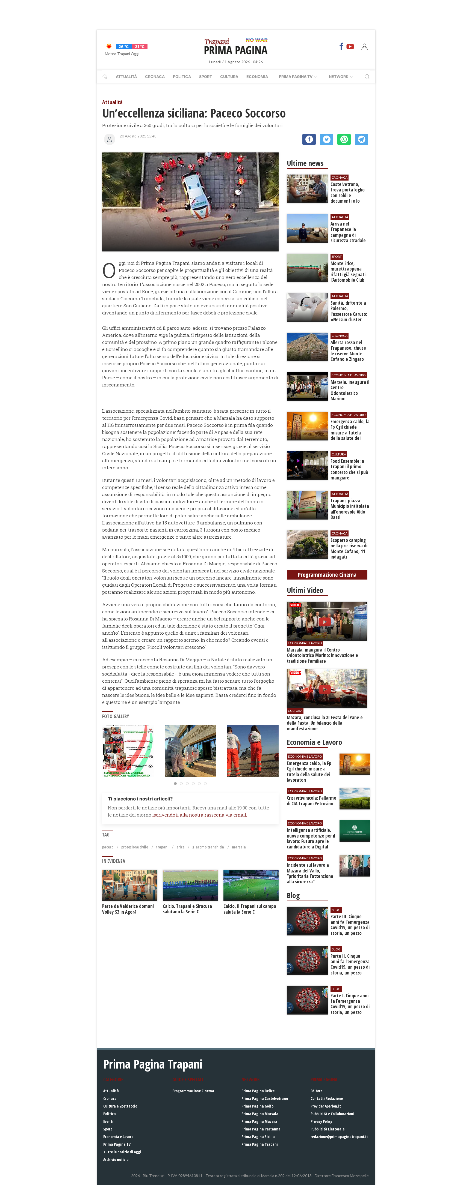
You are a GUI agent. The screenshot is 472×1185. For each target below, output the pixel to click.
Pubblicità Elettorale (327, 1129)
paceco (107, 847)
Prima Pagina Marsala (259, 1113)
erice (180, 847)
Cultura (229, 76)
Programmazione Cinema (193, 1090)
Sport (205, 76)
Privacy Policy (321, 1121)
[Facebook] (341, 46)
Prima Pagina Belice (258, 1090)
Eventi (108, 1121)
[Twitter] (326, 139)
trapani (162, 847)
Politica (182, 76)
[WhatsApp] (344, 139)
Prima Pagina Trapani (259, 1144)
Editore (316, 1090)
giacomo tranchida (208, 847)
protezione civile (134, 847)
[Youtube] (350, 46)
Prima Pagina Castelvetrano (264, 1098)
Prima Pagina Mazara (259, 1121)
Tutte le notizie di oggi (122, 1151)
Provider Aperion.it (326, 1106)
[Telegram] (361, 139)
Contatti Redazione (327, 1098)
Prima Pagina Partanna (261, 1129)
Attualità (126, 76)
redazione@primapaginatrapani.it (339, 1136)
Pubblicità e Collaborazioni (332, 1113)
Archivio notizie (115, 1159)
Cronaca (155, 76)
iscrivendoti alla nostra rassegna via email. (199, 815)
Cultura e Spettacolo (120, 1106)
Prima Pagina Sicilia (258, 1136)
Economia (257, 76)
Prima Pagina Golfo (257, 1106)
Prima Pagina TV (117, 1144)
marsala (239, 847)
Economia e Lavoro (118, 1136)
